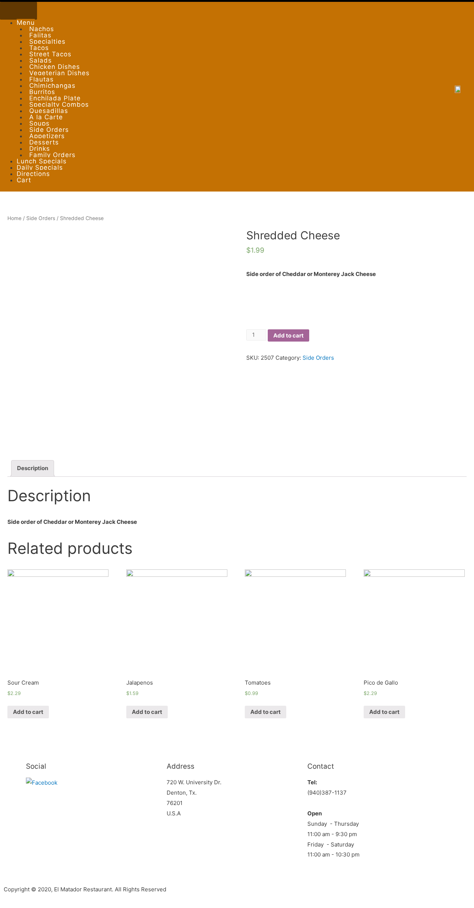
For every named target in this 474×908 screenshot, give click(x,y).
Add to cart (288, 335)
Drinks (39, 148)
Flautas (41, 79)
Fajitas (40, 35)
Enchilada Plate (55, 98)
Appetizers (47, 136)
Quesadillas (48, 110)
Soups (39, 123)
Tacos (39, 47)
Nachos (41, 29)
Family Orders (52, 155)
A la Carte (46, 117)
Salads (40, 60)
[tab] (32, 468)
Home (14, 218)
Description (32, 468)
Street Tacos (50, 54)
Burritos (42, 92)
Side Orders (49, 129)
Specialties (47, 41)
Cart (24, 180)
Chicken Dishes (54, 66)
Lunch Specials (42, 161)
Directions (33, 173)
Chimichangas (52, 85)
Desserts (44, 142)
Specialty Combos (59, 104)
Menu (26, 22)
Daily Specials (40, 167)
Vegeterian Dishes (59, 73)
